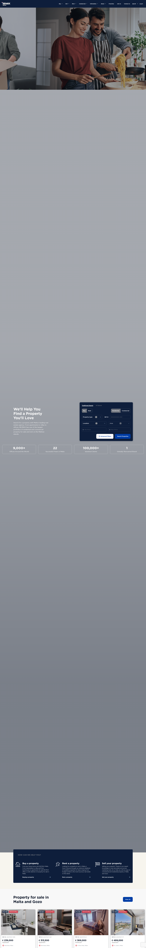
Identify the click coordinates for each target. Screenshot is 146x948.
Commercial (125, 410)
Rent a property (67, 877)
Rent (89, 410)
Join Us (119, 3)
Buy (84, 410)
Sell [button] (66, 3)
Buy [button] (60, 3)
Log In (141, 3)
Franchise (111, 3)
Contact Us (127, 3)
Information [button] (93, 3)
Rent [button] (73, 3)
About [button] (103, 3)
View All (127, 899)
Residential (115, 410)
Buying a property (28, 877)
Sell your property (108, 877)
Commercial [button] (82, 3)
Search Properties (122, 436)
